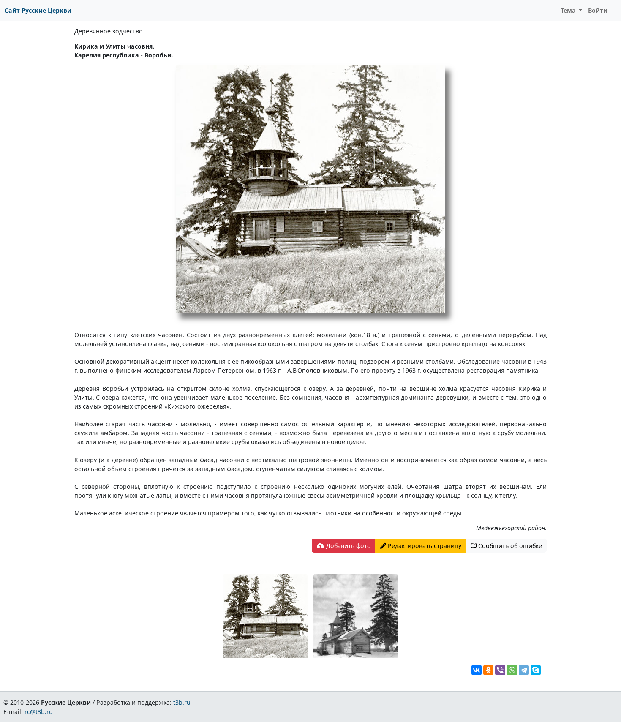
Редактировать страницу (423, 546)
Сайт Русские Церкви (38, 10)
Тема (569, 10)
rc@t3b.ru (39, 712)
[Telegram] (524, 670)
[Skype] (536, 670)
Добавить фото (347, 546)
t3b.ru (182, 702)
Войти (597, 10)
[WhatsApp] (512, 670)
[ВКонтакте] (476, 670)
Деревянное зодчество (108, 31)
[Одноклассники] (488, 670)
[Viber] (500, 670)
